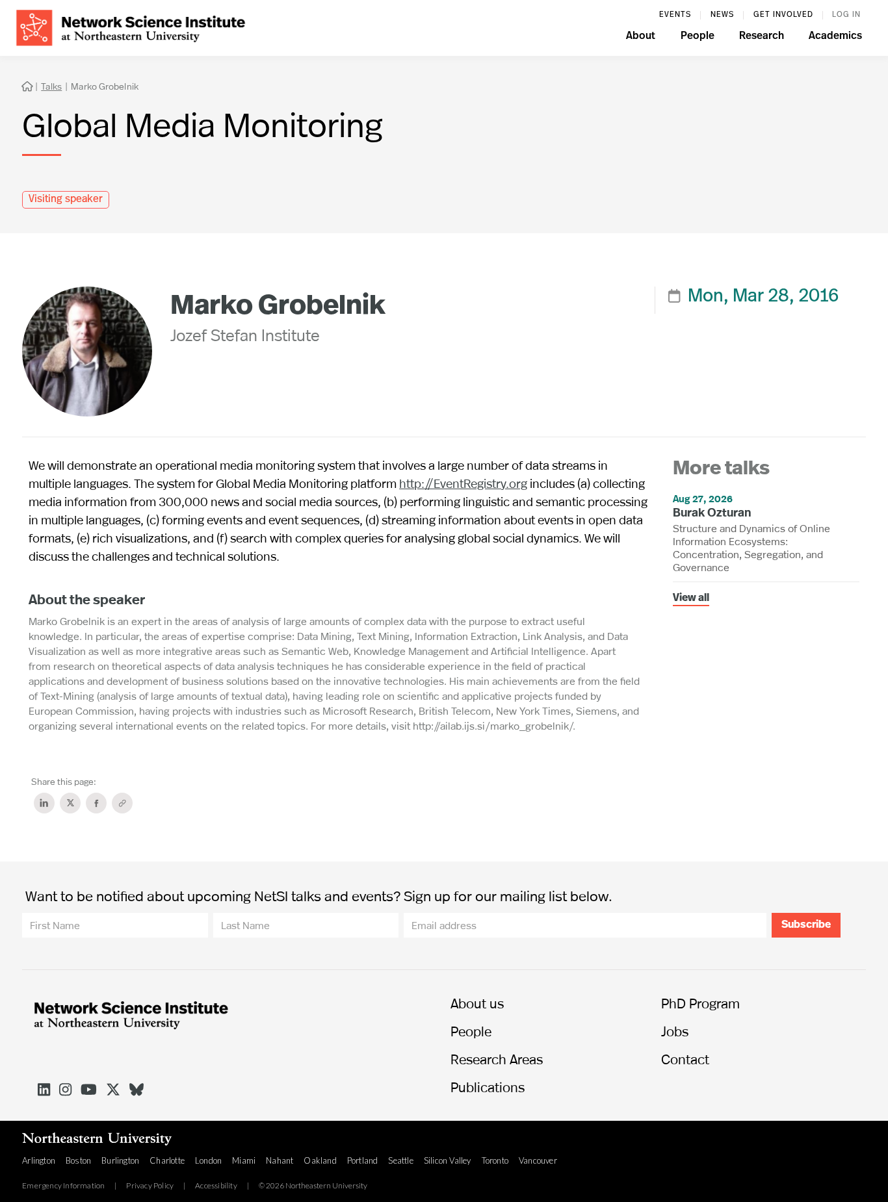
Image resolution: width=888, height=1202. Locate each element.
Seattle (400, 1160)
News (722, 15)
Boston (78, 1160)
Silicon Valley (447, 1160)
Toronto (495, 1160)
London (208, 1160)
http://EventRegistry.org (463, 483)
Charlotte (167, 1160)
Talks (51, 86)
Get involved (783, 15)
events (675, 15)
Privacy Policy (150, 1186)
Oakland (320, 1160)
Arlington (38, 1160)
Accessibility (216, 1186)
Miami (243, 1160)
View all (691, 598)
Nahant (279, 1160)
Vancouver (538, 1160)
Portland (362, 1160)
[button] (641, 37)
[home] (131, 26)
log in (846, 15)
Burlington (120, 1160)
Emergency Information (63, 1186)
